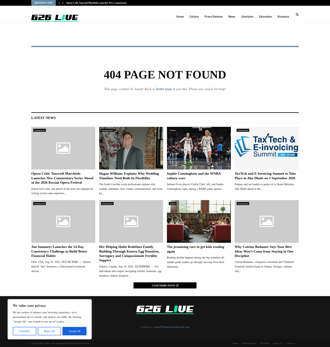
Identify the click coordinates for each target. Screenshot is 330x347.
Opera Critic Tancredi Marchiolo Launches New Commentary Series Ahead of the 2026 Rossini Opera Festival (62, 178)
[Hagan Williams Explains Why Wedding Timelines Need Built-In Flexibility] (131, 148)
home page (164, 88)
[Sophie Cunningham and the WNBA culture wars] (199, 148)
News (231, 16)
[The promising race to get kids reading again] (199, 221)
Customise (24, 331)
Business (283, 16)
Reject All (49, 331)
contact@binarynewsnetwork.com (171, 327)
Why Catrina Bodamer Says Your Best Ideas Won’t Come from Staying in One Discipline (264, 251)
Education (265, 16)
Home (180, 16)
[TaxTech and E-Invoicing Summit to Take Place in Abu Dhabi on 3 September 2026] (267, 148)
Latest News (43, 118)
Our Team (264, 343)
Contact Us (278, 343)
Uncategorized (39, 130)
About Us (291, 343)
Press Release (214, 16)
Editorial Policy (249, 343)
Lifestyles (247, 16)
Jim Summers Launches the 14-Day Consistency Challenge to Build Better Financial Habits (59, 251)
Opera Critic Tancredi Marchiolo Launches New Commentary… (97, 3)
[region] (50, 319)
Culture (194, 16)
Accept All (74, 331)
